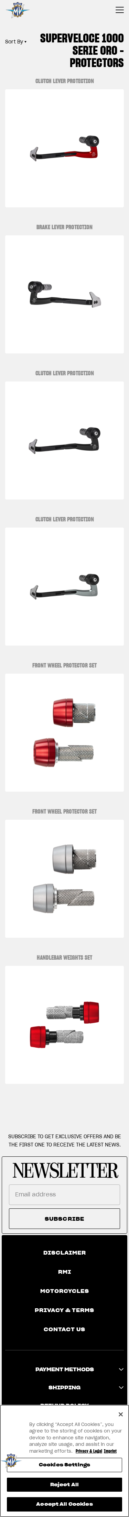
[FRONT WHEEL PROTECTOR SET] (64, 733)
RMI (64, 1272)
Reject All (64, 1485)
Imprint (110, 1451)
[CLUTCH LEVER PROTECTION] (64, 148)
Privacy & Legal (89, 1451)
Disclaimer (64, 1253)
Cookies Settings (64, 1465)
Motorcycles (64, 1291)
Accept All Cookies (64, 1504)
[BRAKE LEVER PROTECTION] (64, 294)
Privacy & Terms (64, 1310)
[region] (64, 1461)
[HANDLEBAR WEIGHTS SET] (64, 1025)
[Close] (120, 1414)
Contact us (64, 1329)
